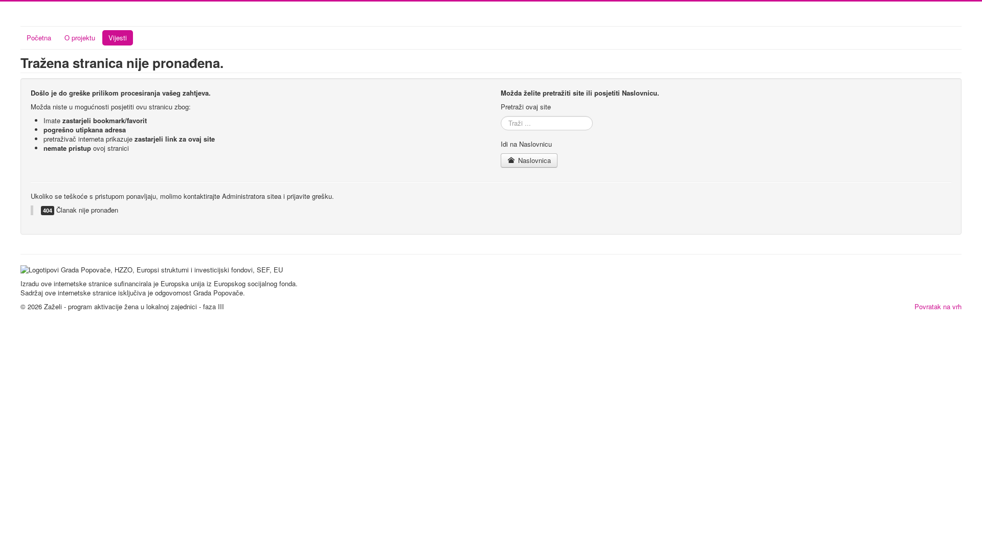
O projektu (79, 37)
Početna (39, 37)
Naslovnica (533, 160)
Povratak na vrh (938, 306)
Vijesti (117, 37)
